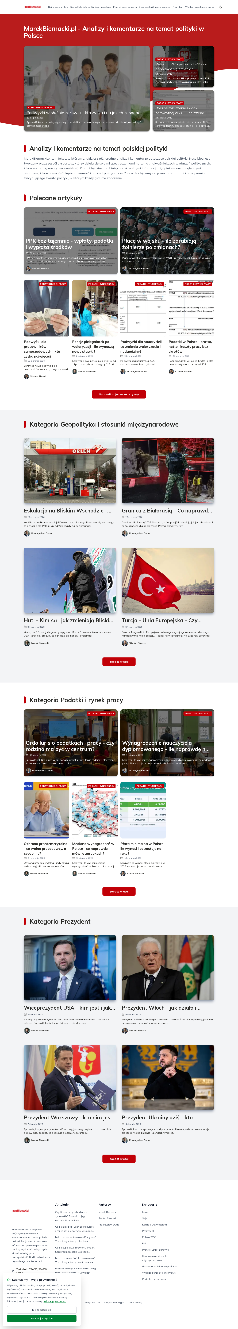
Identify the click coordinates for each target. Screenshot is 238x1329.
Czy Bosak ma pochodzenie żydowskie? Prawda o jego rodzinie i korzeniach (71, 1216)
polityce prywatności (54, 1301)
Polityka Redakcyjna (114, 1302)
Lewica (146, 1212)
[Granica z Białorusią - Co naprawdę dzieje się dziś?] (168, 470)
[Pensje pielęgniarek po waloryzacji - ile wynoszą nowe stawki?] (95, 308)
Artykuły (62, 1204)
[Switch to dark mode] (220, 7)
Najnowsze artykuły (58, 7)
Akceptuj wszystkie (42, 1318)
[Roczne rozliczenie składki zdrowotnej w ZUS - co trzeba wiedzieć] (183, 110)
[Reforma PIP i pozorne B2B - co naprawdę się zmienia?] (183, 66)
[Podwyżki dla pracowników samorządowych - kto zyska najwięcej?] (46, 308)
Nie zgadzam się (41, 1309)
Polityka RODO (92, 1302)
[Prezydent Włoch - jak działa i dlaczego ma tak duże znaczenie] (168, 967)
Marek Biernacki (40, 643)
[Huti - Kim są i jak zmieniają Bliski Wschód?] (70, 580)
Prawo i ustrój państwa (125, 7)
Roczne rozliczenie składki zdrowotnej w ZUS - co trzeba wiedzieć (179, 113)
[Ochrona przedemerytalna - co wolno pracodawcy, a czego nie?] (46, 810)
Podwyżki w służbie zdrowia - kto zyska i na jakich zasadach (85, 112)
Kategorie (149, 1204)
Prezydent (178, 7)
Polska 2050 (149, 1237)
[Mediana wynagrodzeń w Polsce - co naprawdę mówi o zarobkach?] (95, 810)
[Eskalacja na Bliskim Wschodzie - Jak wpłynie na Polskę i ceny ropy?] (70, 470)
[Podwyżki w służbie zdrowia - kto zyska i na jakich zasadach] (87, 88)
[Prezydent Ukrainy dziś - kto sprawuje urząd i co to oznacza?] (168, 1077)
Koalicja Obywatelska (154, 1224)
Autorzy (105, 1204)
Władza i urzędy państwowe (199, 7)
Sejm (145, 1218)
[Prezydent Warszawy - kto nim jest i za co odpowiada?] (70, 1077)
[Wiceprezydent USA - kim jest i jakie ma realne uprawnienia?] (70, 967)
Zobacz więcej (119, 661)
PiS (144, 1243)
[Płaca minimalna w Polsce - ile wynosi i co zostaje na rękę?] (143, 810)
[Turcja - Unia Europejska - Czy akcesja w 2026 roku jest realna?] (168, 580)
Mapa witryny (135, 1302)
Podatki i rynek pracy (154, 1279)
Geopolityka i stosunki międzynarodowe (90, 7)
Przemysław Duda (139, 268)
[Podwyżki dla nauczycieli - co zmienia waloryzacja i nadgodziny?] (143, 308)
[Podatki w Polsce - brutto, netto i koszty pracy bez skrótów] (191, 308)
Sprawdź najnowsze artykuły (119, 394)
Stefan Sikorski (40, 268)
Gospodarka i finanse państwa (155, 7)
